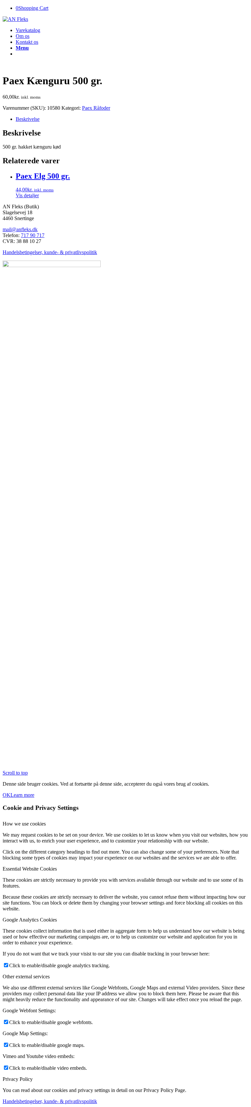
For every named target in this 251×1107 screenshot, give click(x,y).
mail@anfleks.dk (20, 229)
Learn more (22, 795)
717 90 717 (32, 235)
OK (6, 795)
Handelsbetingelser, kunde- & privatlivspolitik (50, 252)
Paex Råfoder (96, 108)
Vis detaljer (27, 195)
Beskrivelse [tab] (28, 119)
